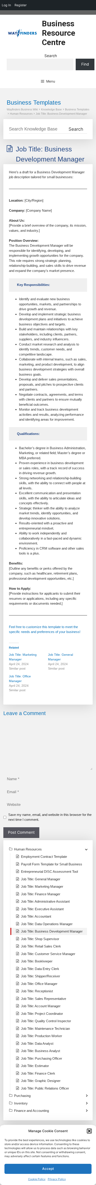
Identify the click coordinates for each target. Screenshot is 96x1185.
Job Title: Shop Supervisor (40, 939)
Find (85, 64)
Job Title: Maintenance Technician (45, 1028)
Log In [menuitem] (6, 5)
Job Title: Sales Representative (43, 999)
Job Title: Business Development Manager (61, 113)
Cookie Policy (37, 1179)
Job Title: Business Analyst (40, 1051)
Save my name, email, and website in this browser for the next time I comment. (50, 817)
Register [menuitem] (21, 5)
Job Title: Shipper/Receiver (40, 976)
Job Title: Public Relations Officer (45, 1088)
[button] (89, 1131)
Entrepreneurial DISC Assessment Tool (49, 871)
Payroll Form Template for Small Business (51, 864)
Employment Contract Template (44, 856)
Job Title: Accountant (36, 916)
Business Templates (77, 109)
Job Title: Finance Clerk (38, 1073)
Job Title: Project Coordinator (42, 1013)
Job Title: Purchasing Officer (41, 1058)
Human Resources (21, 113)
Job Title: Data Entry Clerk (40, 969)
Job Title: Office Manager (39, 984)
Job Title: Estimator (35, 1066)
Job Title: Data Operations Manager (47, 924)
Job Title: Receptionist (37, 991)
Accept (48, 1168)
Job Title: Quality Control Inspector (46, 1021)
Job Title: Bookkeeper (36, 961)
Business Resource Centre (58, 33)
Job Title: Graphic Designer (41, 1081)
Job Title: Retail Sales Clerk (41, 946)
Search (50, 56)
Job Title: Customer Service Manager (48, 954)
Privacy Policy (57, 1179)
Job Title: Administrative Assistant (45, 901)
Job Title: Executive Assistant (42, 909)
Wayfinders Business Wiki (22, 109)
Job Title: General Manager (40, 879)
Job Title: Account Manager (41, 1006)
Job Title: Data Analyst (37, 1043)
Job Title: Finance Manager (40, 894)
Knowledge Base (51, 109)
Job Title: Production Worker (41, 1036)
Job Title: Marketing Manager (42, 886)
